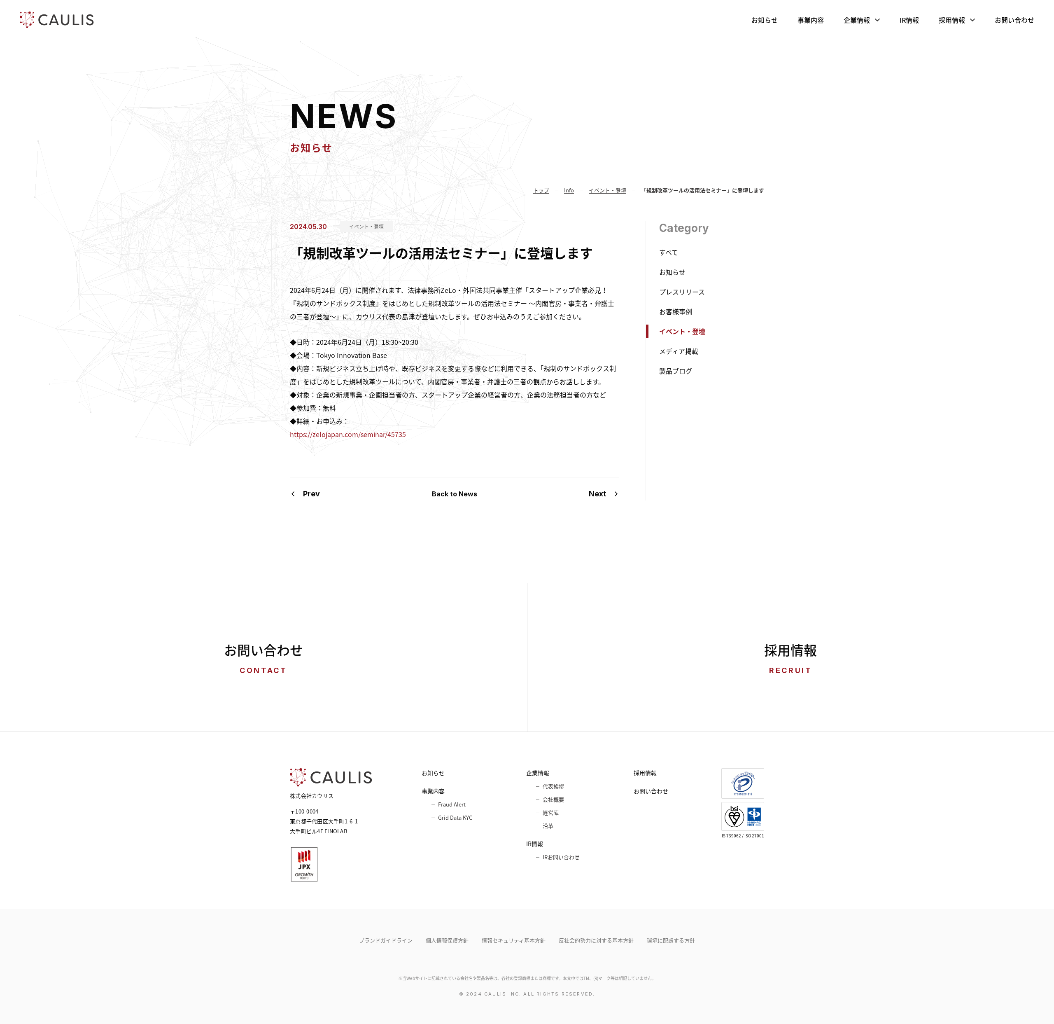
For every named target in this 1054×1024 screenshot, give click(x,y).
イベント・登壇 (366, 226)
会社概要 (553, 799)
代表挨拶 (553, 786)
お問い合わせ (1014, 20)
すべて (668, 252)
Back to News (454, 494)
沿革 (548, 826)
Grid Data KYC (455, 817)
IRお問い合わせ (561, 857)
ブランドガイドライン (386, 940)
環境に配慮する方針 (671, 940)
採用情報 (952, 20)
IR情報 (909, 20)
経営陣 (551, 812)
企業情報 (857, 20)
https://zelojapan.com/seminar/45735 (348, 434)
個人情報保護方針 (447, 940)
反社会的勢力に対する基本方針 (596, 940)
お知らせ (764, 20)
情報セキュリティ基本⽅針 (514, 940)
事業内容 (810, 20)
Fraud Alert (452, 804)
